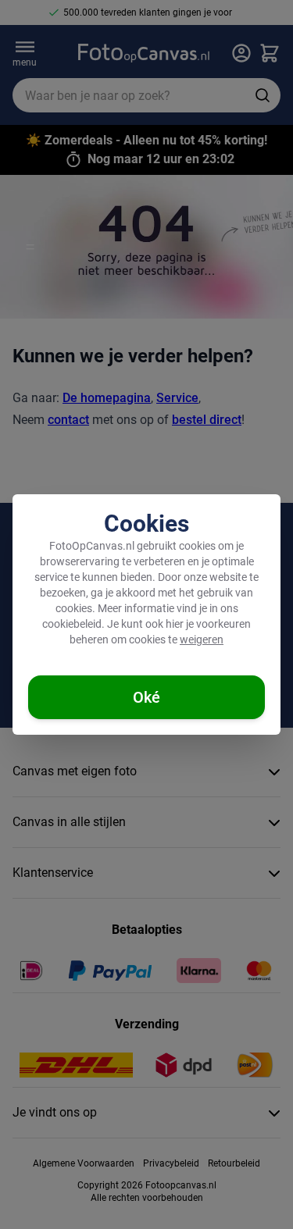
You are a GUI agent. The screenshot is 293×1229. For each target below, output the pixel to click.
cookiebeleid (72, 624)
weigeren (201, 639)
